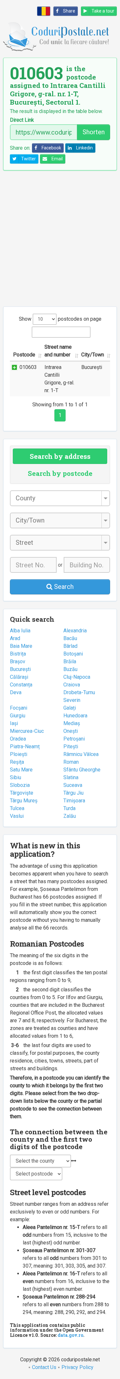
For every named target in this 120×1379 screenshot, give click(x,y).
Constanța (21, 685)
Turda (69, 808)
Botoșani (73, 654)
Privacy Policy (77, 1367)
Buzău (70, 669)
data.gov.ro (70, 1335)
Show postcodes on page (60, 319)
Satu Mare (21, 770)
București (20, 669)
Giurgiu (17, 716)
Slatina (70, 777)
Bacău (70, 638)
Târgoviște (21, 793)
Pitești (70, 746)
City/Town (92, 355)
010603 (28, 367)
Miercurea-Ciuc (27, 731)
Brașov (17, 661)
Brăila (69, 661)
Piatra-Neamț (25, 746)
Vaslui (17, 816)
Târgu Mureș (23, 801)
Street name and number (58, 351)
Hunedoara (75, 716)
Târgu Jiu (73, 793)
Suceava (72, 785)
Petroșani (74, 739)
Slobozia (20, 785)
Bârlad (70, 646)
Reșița (17, 762)
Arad (15, 638)
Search (63, 586)
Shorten (94, 132)
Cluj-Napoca (76, 677)
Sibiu (15, 777)
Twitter (28, 158)
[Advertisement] (60, 238)
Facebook (51, 147)
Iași (14, 723)
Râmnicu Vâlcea (81, 754)
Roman (71, 762)
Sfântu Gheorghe (81, 770)
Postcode (24, 355)
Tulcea (17, 808)
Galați (69, 708)
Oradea (18, 739)
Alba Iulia (20, 631)
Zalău (69, 816)
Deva (15, 692)
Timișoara (74, 801)
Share (69, 11)
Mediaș (71, 723)
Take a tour (103, 11)
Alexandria (75, 631)
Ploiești (18, 754)
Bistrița (18, 654)
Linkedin (84, 147)
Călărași (19, 677)
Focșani (18, 708)
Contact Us (44, 1367)
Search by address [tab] (60, 456)
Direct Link (22, 120)
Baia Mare (21, 646)
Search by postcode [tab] (60, 473)
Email (57, 158)
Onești (70, 731)
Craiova (71, 685)
